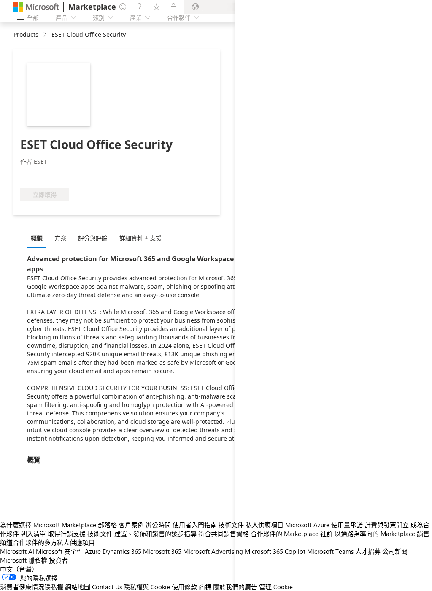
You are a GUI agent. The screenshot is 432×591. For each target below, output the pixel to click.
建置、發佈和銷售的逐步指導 (155, 533)
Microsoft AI (17, 551)
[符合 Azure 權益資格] (54, 175)
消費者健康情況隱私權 (31, 587)
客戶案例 (131, 525)
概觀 (37, 238)
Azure (93, 551)
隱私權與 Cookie (147, 587)
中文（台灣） (19, 569)
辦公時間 (158, 525)
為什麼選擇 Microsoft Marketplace (48, 525)
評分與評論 (93, 238)
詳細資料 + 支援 (140, 238)
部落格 (107, 525)
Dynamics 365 (122, 551)
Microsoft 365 (162, 551)
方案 (60, 238)
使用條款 (184, 587)
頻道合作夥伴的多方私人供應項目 (47, 542)
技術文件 (231, 525)
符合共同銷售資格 (223, 533)
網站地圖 (77, 587)
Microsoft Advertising (213, 551)
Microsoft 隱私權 (23, 560)
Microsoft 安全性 (59, 551)
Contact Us (107, 587)
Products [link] (26, 34)
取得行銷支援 (67, 533)
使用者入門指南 (195, 525)
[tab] (39, 237)
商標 (205, 587)
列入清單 (33, 533)
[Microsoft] (36, 7)
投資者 (58, 560)
